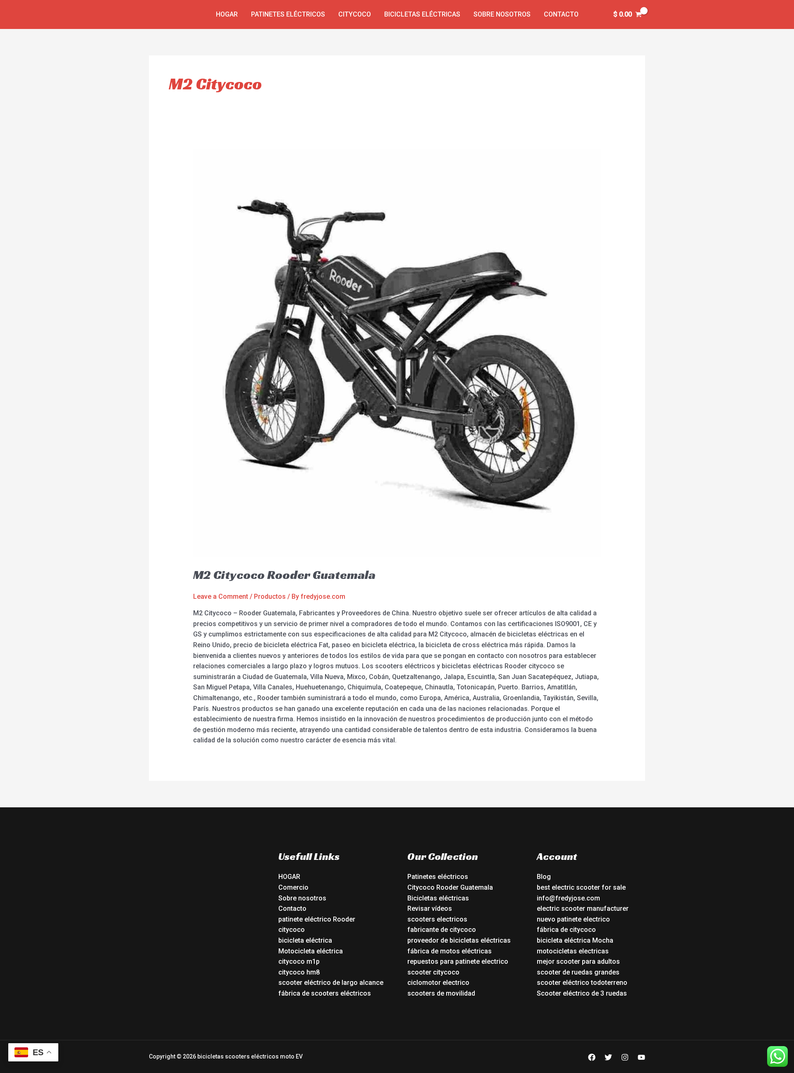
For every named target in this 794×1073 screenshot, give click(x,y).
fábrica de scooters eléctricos (324, 993)
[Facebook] (592, 1057)
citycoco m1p (299, 961)
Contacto (561, 14)
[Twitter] (608, 1057)
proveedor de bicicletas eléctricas (459, 940)
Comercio (293, 887)
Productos (270, 596)
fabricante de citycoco (441, 930)
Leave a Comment (220, 596)
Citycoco (354, 14)
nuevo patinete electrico (573, 919)
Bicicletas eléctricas (422, 14)
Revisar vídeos (429, 908)
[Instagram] (625, 1057)
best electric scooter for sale (581, 887)
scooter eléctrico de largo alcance (330, 983)
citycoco (291, 930)
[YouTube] (641, 1057)
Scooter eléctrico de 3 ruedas (582, 993)
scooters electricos (437, 919)
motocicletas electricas (573, 951)
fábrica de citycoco (566, 930)
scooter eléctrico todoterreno (582, 983)
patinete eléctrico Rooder (316, 919)
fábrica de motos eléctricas (449, 951)
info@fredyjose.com (568, 898)
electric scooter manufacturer (583, 908)
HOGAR (289, 877)
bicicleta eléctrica (305, 940)
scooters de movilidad (441, 993)
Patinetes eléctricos (288, 14)
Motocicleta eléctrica (310, 951)
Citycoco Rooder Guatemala (450, 887)
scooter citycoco (433, 972)
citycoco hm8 (299, 972)
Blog (544, 877)
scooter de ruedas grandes (578, 972)
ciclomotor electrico (438, 983)
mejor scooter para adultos (578, 961)
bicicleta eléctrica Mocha (575, 940)
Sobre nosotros (502, 14)
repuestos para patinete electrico (457, 961)
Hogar (227, 14)
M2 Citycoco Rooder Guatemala (284, 575)
